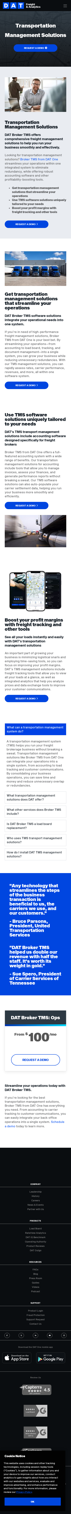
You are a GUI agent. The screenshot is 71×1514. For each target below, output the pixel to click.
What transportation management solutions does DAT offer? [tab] (31, 797)
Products (35, 1221)
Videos (35, 1287)
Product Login (35, 1310)
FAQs (35, 1269)
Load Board (35, 1228)
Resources (35, 1262)
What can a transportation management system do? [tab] (35, 729)
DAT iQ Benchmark (36, 1237)
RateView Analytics (35, 1233)
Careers (35, 1200)
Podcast (35, 1291)
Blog (35, 1274)
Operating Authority (35, 1241)
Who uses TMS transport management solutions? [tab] (34, 840)
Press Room (35, 1278)
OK (33, 1501)
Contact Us (35, 1323)
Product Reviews (35, 1246)
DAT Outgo (35, 1250)
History (36, 1196)
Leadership (35, 1191)
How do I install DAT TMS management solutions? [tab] (34, 854)
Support (36, 1303)
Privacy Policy (24, 1491)
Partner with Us (35, 1209)
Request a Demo (35, 1060)
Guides (35, 1282)
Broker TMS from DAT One (39, 159)
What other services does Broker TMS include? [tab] (34, 811)
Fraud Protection (36, 1315)
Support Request (35, 1319)
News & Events (35, 1204)
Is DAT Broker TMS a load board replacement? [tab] (29, 826)
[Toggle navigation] (65, 6)
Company (35, 1184)
